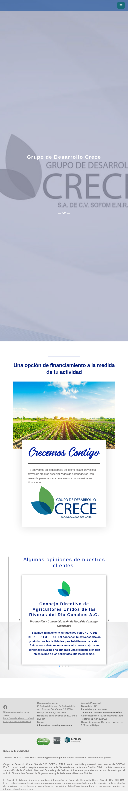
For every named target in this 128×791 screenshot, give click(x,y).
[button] (59, 666)
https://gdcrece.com (23, 789)
